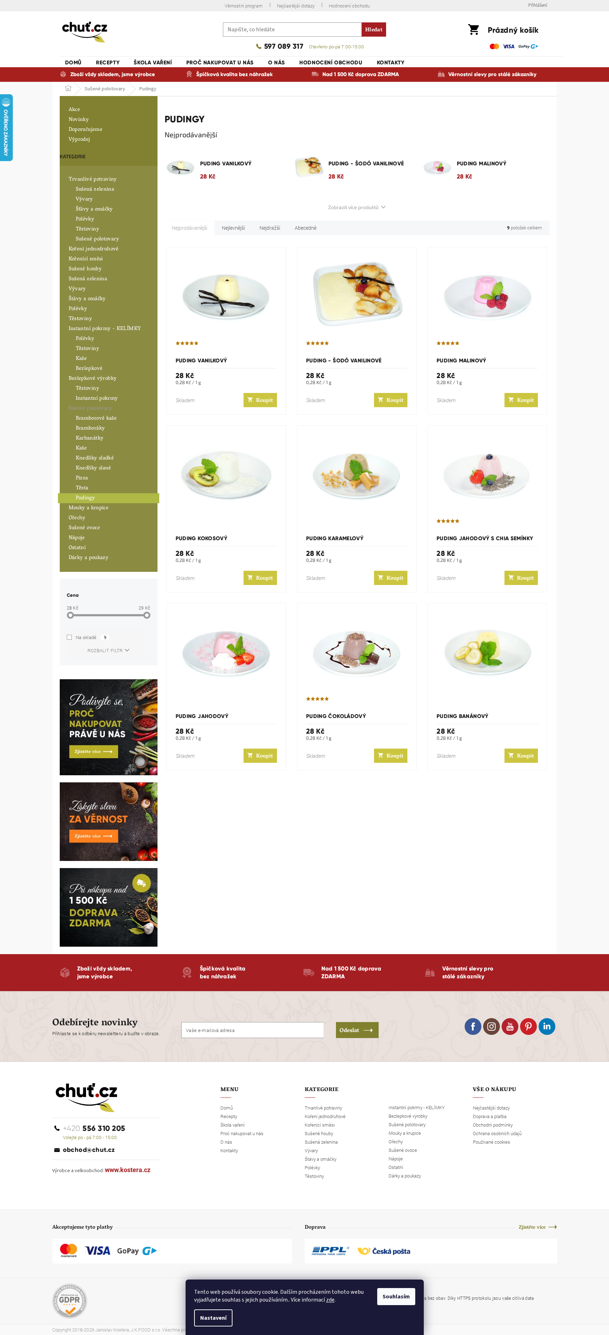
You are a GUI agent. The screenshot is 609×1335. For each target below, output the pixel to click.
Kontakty (229, 1150)
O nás (226, 1142)
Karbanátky (90, 438)
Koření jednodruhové (94, 249)
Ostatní (77, 548)
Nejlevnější (233, 227)
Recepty (228, 1116)
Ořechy (77, 518)
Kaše (81, 359)
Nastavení (213, 1318)
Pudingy (85, 498)
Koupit (264, 401)
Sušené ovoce (84, 528)
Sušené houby (85, 269)
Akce (74, 110)
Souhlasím (396, 1297)
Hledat (374, 30)
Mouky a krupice (89, 508)
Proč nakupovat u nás (241, 1133)
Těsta (82, 488)
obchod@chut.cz (89, 1150)
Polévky (85, 219)
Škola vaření (232, 1125)
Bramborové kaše (96, 419)
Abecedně (305, 227)
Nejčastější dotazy (296, 5)
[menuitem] (73, 62)
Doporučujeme (86, 130)
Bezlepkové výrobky (93, 379)
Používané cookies (491, 1142)
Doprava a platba (490, 1116)
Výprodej (79, 140)
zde (330, 1300)
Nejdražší (270, 227)
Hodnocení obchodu (349, 5)
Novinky (79, 120)
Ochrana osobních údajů (497, 1133)
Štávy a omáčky (87, 299)
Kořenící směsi (86, 259)
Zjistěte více (532, 1228)
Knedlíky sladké (95, 458)
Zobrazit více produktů (353, 207)
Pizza (82, 478)
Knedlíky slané (93, 468)
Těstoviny (87, 229)
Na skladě (91, 637)
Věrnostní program (244, 5)
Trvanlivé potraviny (93, 180)
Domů (226, 1108)
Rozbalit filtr (105, 650)
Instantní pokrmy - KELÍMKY (105, 329)
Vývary (84, 199)
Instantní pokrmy (97, 399)
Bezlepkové (89, 369)
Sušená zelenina (95, 190)
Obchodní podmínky (493, 1125)
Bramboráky (90, 429)
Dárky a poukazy (89, 558)
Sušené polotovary (97, 239)
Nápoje (77, 538)
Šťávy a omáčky (94, 209)
